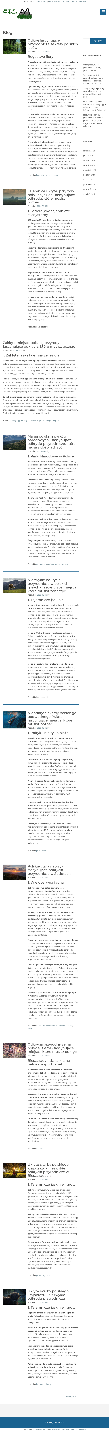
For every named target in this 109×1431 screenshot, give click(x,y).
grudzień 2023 (89, 155)
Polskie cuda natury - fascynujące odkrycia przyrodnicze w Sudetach (49, 870)
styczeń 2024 (89, 150)
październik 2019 (90, 184)
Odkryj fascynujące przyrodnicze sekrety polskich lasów (53, 44)
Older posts (72, 1396)
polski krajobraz (43, 1275)
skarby (48, 1384)
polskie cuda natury (64, 1025)
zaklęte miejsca (52, 420)
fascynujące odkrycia (21, 420)
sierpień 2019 (89, 194)
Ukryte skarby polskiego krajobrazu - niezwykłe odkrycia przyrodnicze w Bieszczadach (48, 1170)
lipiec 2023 (87, 179)
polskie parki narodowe (58, 564)
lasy (38, 175)
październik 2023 (90, 165)
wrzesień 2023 (89, 170)
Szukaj (98, 41)
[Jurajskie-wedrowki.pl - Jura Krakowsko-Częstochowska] (17, 13)
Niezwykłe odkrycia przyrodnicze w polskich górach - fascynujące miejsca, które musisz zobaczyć (52, 585)
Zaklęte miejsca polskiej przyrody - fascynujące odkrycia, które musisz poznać (39, 344)
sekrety (55, 175)
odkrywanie (46, 175)
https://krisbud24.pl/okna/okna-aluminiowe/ (68, 1)
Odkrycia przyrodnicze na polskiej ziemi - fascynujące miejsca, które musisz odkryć (52, 1048)
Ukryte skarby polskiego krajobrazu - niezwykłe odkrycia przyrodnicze (48, 1295)
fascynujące (41, 1148)
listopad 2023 (89, 160)
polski (38, 850)
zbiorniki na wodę (40, 1)
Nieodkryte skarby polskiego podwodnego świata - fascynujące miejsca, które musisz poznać (52, 718)
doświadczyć (41, 564)
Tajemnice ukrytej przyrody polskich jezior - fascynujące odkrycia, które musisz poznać (51, 196)
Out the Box (59, 1422)
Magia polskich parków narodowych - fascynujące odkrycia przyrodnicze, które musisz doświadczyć (52, 441)
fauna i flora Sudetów (45, 1025)
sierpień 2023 (89, 174)
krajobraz (40, 1384)
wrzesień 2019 (89, 189)
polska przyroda (37, 420)
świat (44, 850)
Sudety (30, 1028)
